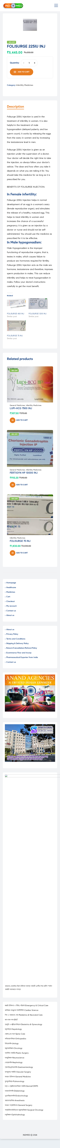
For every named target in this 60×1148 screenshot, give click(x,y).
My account (11, 606)
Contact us (11, 611)
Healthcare (11, 587)
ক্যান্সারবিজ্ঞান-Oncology (13, 1048)
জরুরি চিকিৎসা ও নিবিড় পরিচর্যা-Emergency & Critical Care (26, 1005)
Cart (8, 596)
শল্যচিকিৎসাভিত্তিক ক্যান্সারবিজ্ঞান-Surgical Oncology (24, 1110)
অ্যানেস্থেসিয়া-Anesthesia (14, 1100)
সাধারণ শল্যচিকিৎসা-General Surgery (18, 1105)
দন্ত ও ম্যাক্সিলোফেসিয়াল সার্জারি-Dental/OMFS (21, 1086)
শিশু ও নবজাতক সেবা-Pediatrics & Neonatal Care (24, 1015)
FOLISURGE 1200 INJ (37, 313)
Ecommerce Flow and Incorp (18, 653)
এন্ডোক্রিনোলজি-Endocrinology (16, 1096)
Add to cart (23, 72)
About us (10, 615)
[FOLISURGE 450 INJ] (16, 303)
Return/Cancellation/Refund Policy (21, 648)
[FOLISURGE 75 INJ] (16, 325)
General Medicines (17, 405)
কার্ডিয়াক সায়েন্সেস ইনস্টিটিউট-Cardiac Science (21, 1010)
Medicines (10, 592)
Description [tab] (15, 107)
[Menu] (56, 5)
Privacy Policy (12, 634)
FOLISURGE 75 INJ (15, 335)
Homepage (11, 583)
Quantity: (14, 62)
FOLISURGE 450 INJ (15, 313)
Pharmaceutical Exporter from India (22, 657)
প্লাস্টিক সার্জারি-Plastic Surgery (17, 1053)
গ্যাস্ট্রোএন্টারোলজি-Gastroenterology (19, 1067)
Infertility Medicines (24, 85)
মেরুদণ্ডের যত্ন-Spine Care (15, 1034)
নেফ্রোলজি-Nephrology (13, 1062)
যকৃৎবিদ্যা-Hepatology (13, 1029)
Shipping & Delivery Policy (17, 643)
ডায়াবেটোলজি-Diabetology (15, 1091)
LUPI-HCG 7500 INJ (21, 408)
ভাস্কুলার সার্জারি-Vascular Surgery (18, 1072)
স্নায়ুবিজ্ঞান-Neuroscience (14, 1058)
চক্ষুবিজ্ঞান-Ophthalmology (15, 1114)
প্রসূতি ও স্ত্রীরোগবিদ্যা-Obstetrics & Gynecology (23, 1024)
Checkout (10, 601)
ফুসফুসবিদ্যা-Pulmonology (14, 1081)
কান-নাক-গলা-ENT (11, 1019)
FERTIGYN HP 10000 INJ (24, 472)
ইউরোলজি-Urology (12, 1043)
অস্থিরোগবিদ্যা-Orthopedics (15, 1038)
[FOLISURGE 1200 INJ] (38, 303)
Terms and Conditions (15, 639)
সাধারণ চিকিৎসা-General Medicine (18, 1076)
